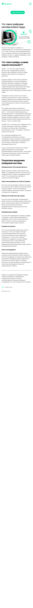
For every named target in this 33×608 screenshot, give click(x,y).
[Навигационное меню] (30, 4)
